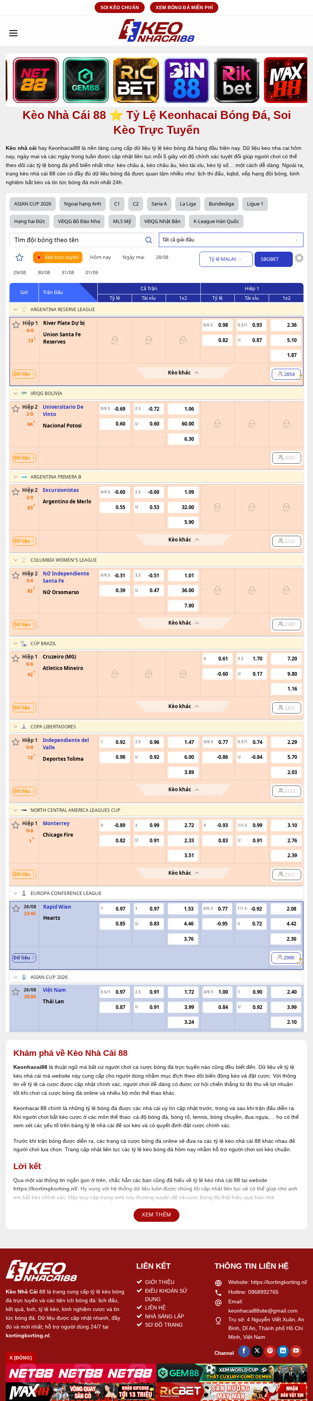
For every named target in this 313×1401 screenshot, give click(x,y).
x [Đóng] (21, 1358)
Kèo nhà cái (21, 148)
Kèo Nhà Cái (22, 1292)
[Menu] (13, 30)
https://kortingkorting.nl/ (279, 1282)
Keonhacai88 (30, 1067)
